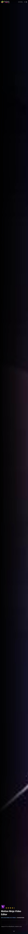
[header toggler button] (26, 2)
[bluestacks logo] (5, 2)
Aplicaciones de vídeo (8, 917)
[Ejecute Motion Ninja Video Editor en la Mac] (14, 922)
